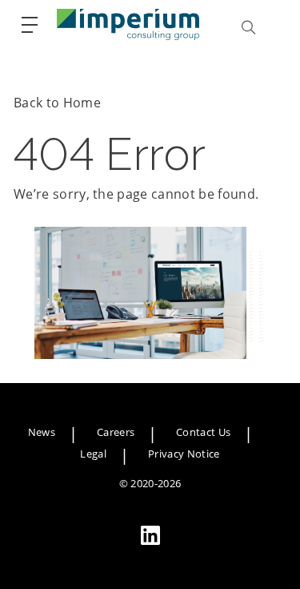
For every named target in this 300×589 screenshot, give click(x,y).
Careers (115, 432)
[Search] (249, 27)
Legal (93, 453)
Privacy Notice (183, 453)
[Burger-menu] (30, 25)
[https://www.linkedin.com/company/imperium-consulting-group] (150, 535)
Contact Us (203, 432)
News (41, 432)
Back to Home (57, 102)
